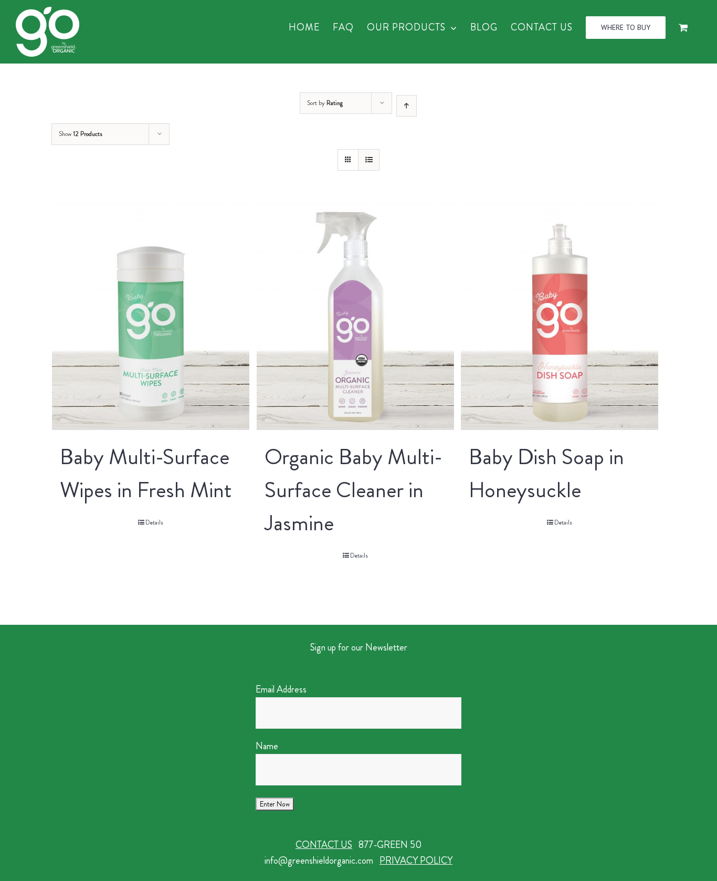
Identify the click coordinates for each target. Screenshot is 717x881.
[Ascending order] (406, 106)
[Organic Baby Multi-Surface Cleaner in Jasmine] (355, 316)
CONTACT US (324, 845)
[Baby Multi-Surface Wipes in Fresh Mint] (150, 316)
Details (154, 522)
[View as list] (368, 160)
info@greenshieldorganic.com (319, 860)
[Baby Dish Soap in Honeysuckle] (559, 316)
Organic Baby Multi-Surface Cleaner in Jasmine (353, 490)
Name (267, 746)
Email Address (281, 689)
